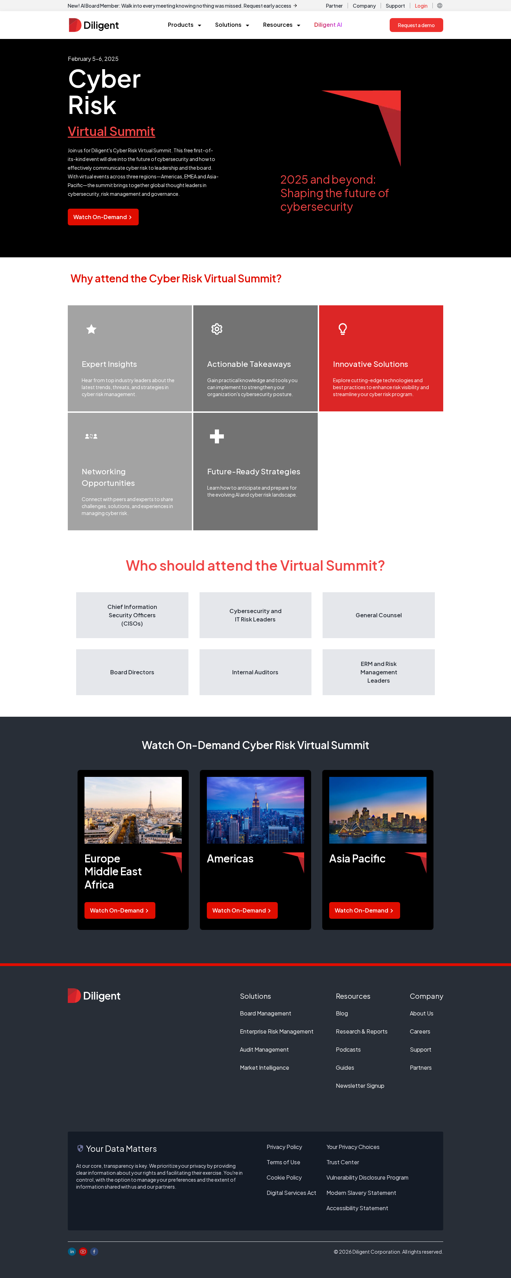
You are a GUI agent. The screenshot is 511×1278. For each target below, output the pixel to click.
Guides (345, 1067)
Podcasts (348, 1049)
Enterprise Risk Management (277, 1031)
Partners (421, 1067)
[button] (439, 5)
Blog (342, 1013)
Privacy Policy (284, 1146)
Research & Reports (362, 1031)
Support (395, 5)
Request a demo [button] (416, 25)
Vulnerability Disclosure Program (367, 1177)
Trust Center (342, 1162)
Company (364, 5)
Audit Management (264, 1049)
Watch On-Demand (100, 216)
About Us (421, 1013)
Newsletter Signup (360, 1085)
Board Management (265, 1013)
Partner (334, 5)
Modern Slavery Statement (361, 1192)
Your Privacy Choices (353, 1146)
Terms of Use (283, 1162)
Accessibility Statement (357, 1208)
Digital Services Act (291, 1192)
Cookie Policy (284, 1177)
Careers (420, 1031)
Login (421, 5)
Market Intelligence (264, 1067)
